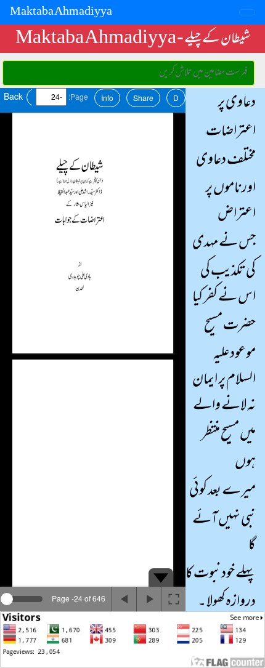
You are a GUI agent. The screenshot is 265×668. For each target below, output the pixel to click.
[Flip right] (148, 599)
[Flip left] (124, 599)
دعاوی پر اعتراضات (231, 118)
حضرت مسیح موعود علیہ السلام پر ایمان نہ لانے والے (224, 366)
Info (107, 97)
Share (143, 97)
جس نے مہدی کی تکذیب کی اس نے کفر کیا (224, 270)
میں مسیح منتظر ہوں (229, 449)
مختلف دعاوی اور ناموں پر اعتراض (226, 188)
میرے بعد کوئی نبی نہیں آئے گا (222, 518)
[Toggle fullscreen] (173, 599)
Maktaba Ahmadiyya (61, 12)
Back (13, 96)
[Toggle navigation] (247, 12)
